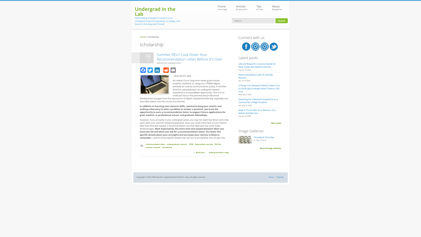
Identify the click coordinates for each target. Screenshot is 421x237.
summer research (153, 147)
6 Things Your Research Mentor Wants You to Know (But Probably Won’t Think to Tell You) (259, 88)
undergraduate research (177, 144)
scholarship (167, 147)
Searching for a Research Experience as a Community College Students (258, 101)
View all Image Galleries (270, 148)
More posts (276, 123)
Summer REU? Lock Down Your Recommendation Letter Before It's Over (189, 57)
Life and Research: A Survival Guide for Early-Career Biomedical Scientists (257, 65)
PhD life (218, 144)
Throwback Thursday (264, 137)
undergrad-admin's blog (219, 152)
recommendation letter (155, 144)
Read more (200, 152)
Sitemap (280, 177)
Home (222, 7)
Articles (241, 7)
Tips (259, 7)
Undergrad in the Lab (155, 11)
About (277, 7)
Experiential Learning (204, 144)
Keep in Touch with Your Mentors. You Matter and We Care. (257, 112)
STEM (191, 144)
